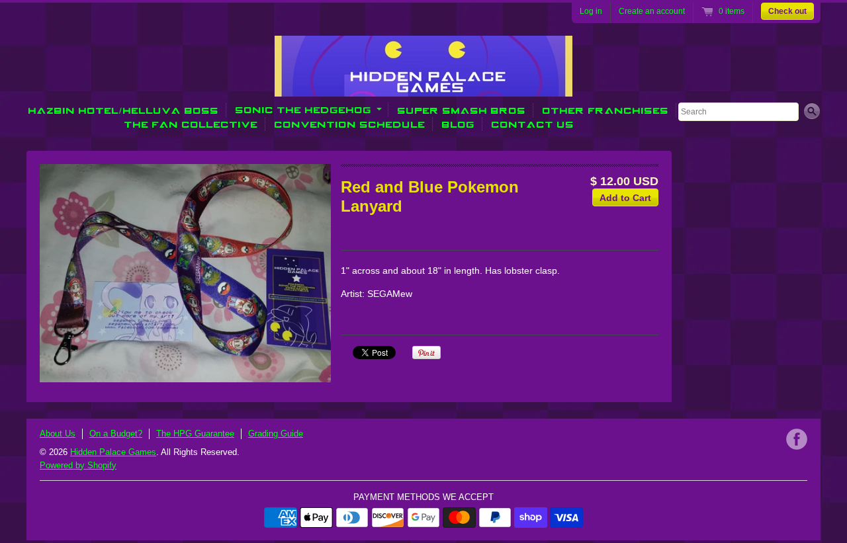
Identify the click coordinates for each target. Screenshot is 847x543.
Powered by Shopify (78, 465)
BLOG (458, 124)
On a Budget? (115, 434)
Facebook (796, 439)
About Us (57, 434)
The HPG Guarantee (195, 434)
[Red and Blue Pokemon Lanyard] (185, 273)
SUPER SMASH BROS (462, 110)
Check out (787, 11)
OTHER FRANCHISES (606, 110)
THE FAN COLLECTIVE (191, 124)
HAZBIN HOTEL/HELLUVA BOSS (123, 110)
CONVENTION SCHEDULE (350, 124)
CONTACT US (533, 124)
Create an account (652, 11)
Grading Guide (275, 434)
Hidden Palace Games (113, 452)
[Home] (423, 87)
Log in (591, 11)
